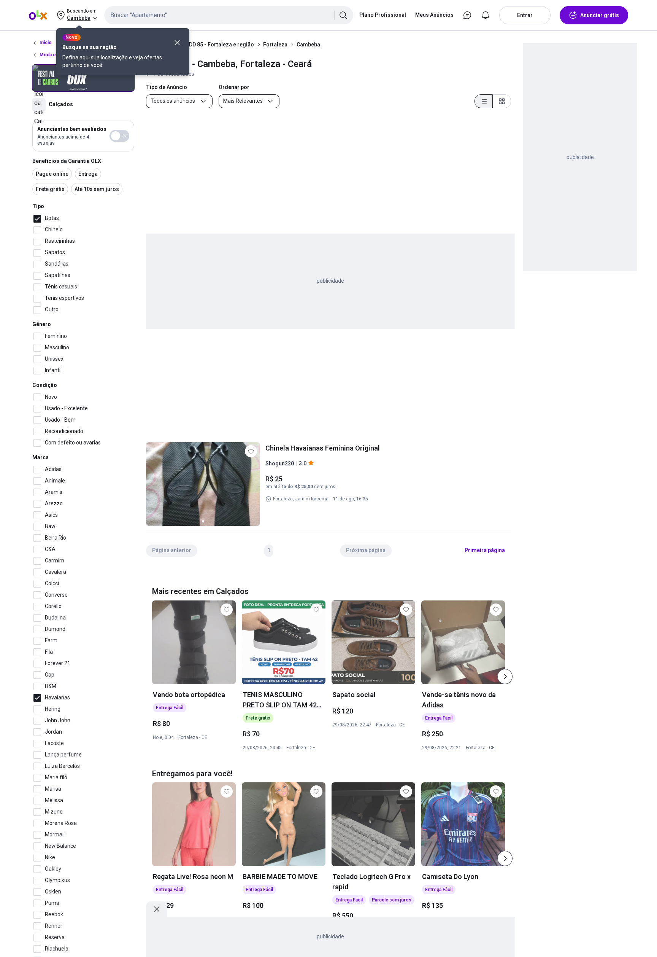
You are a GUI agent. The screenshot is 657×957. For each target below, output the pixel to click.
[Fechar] (177, 42)
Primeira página (485, 550)
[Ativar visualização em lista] (483, 101)
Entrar (525, 15)
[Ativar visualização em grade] (502, 101)
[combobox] (228, 15)
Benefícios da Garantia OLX (66, 161)
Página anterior (171, 550)
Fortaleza (275, 44)
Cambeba (308, 44)
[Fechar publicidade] (156, 909)
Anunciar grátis (599, 15)
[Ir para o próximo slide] (505, 676)
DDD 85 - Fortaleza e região (220, 44)
